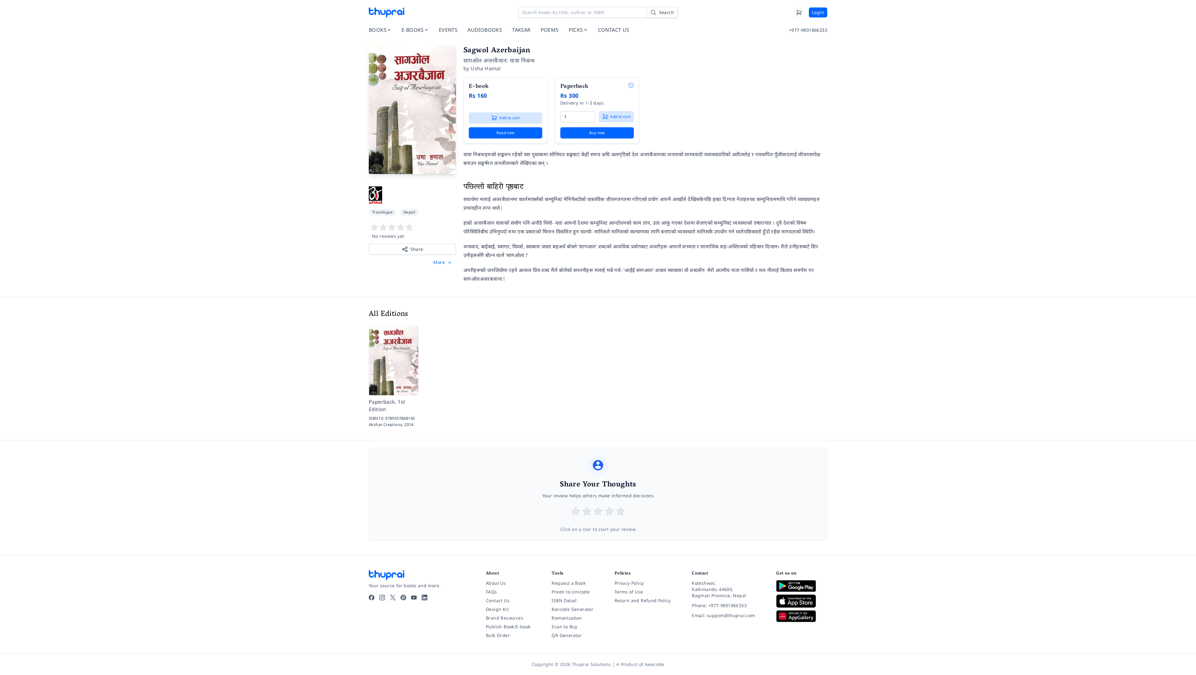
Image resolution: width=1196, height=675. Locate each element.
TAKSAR (521, 29)
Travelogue (382, 212)
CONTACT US (613, 29)
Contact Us (498, 600)
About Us (496, 583)
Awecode (654, 664)
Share (417, 249)
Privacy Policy (629, 583)
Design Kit (497, 609)
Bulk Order (498, 635)
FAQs (491, 592)
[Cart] (799, 12)
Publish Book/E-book (508, 627)
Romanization (567, 618)
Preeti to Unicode (571, 592)
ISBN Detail (564, 600)
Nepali (409, 212)
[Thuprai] (386, 12)
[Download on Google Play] (801, 586)
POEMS (550, 29)
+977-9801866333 (808, 30)
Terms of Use (629, 592)
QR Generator (567, 635)
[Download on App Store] (801, 601)
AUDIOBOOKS (484, 29)
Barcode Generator (572, 609)
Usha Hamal (486, 68)
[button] (443, 262)
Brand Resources (504, 618)
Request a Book (569, 583)
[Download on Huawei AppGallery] (801, 616)
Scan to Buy (564, 627)
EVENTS (448, 29)
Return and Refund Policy (643, 600)
